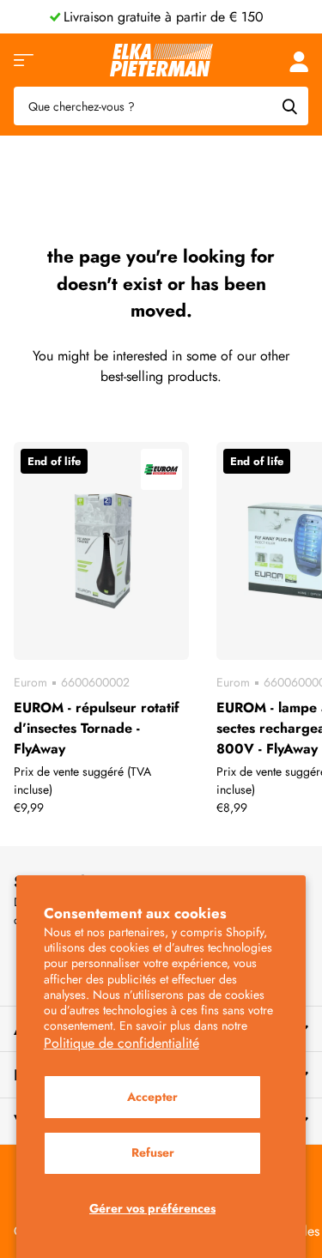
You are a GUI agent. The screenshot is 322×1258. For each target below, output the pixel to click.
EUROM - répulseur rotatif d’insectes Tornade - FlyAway (96, 728)
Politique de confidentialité (121, 1043)
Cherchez (289, 106)
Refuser (152, 1152)
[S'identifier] (298, 60)
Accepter (152, 1096)
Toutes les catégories (23, 60)
